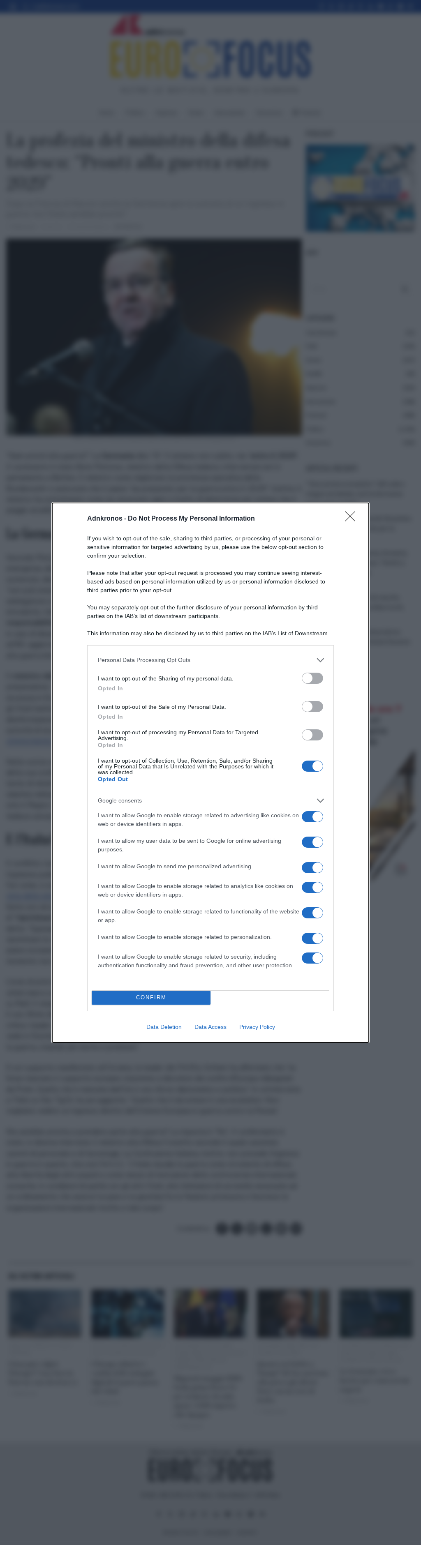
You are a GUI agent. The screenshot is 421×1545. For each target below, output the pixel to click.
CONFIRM (151, 997)
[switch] (312, 678)
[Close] (353, 519)
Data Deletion (164, 1027)
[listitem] (210, 660)
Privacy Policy (257, 1027)
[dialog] (210, 772)
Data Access (210, 1027)
